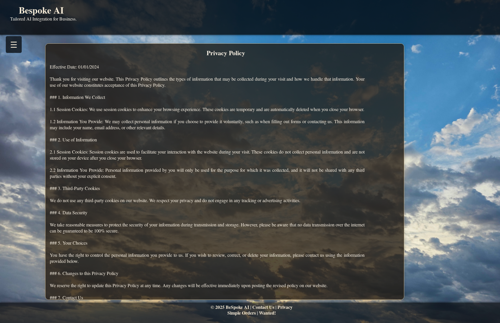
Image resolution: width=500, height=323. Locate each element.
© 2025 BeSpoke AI (230, 307)
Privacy (285, 307)
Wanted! (267, 312)
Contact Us (263, 307)
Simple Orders (241, 312)
